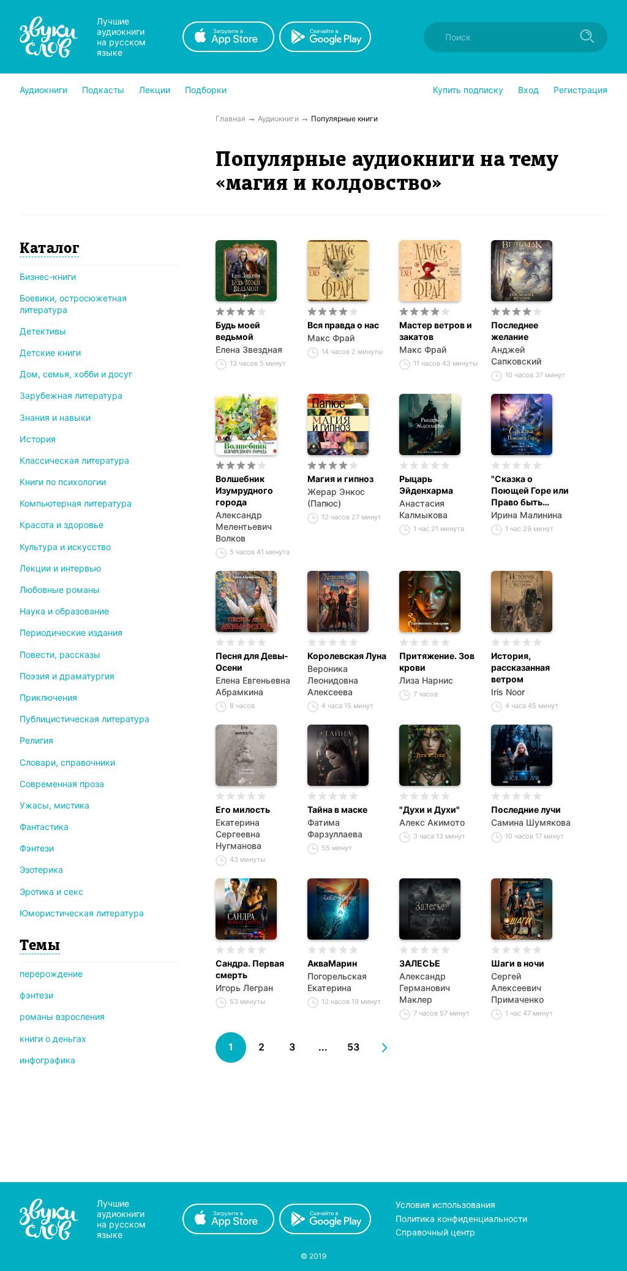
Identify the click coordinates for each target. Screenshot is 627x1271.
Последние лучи (526, 809)
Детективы (43, 331)
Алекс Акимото (432, 822)
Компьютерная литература (76, 503)
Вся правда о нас (343, 325)
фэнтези (36, 995)
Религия (36, 740)
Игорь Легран (244, 987)
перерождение (51, 973)
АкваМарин (332, 963)
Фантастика (44, 826)
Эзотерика (41, 869)
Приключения (48, 697)
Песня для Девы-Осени (252, 662)
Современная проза (62, 784)
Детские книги (50, 352)
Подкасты (103, 90)
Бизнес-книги (48, 276)
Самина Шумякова (531, 822)
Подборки (206, 90)
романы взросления (62, 1016)
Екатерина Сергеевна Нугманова (238, 834)
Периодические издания (71, 632)
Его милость (243, 809)
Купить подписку (468, 90)
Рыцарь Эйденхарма (426, 484)
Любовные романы (60, 589)
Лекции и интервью (60, 568)
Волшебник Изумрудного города (244, 490)
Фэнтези (37, 848)
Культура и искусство (65, 546)
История (38, 439)
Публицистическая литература (84, 719)
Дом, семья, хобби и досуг (76, 374)
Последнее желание (514, 331)
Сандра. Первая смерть (250, 969)
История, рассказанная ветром (520, 667)
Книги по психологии (63, 482)
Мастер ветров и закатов (435, 331)
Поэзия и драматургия (67, 676)
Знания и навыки (55, 417)
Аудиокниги (43, 90)
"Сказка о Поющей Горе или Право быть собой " (530, 490)
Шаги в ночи (517, 963)
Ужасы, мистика (54, 805)
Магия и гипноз (340, 478)
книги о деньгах (53, 1038)
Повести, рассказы (60, 654)
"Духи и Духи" (429, 809)
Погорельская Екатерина (337, 982)
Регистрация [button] (580, 90)
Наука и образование (64, 611)
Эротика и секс (51, 891)
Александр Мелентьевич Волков (244, 526)
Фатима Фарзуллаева (334, 828)
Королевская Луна (346, 656)
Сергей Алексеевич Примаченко (517, 988)
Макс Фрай (331, 338)
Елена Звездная (249, 349)
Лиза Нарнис (426, 680)
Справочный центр (435, 1232)
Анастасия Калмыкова (423, 509)
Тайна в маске (337, 809)
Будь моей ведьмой (238, 331)
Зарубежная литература (71, 395)
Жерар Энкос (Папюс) (336, 497)
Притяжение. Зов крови (437, 662)
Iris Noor (508, 692)
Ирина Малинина (526, 515)
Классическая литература (74, 460)
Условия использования (445, 1204)
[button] (43, 90)
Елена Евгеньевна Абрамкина (253, 686)
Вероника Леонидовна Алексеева (332, 680)
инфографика (47, 1060)
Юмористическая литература (82, 913)
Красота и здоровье (61, 524)
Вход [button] (528, 90)
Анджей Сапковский (516, 355)
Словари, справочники (67, 762)
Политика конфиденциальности (461, 1218)
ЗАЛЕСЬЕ (419, 963)
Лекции (154, 90)
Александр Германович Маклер (424, 988)
